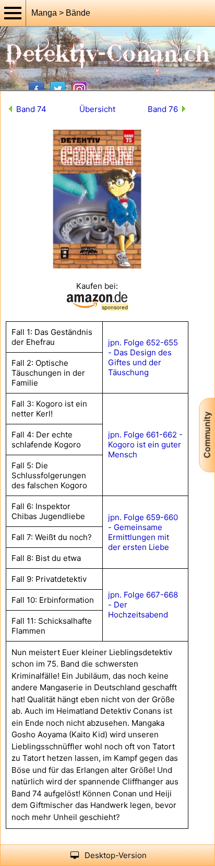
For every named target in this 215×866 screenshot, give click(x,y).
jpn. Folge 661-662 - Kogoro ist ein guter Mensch (145, 444)
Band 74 (31, 109)
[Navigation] (13, 13)
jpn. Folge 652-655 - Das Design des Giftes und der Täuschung (143, 357)
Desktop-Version (116, 855)
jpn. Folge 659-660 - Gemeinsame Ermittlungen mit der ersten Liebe (143, 532)
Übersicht (97, 109)
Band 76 (163, 109)
